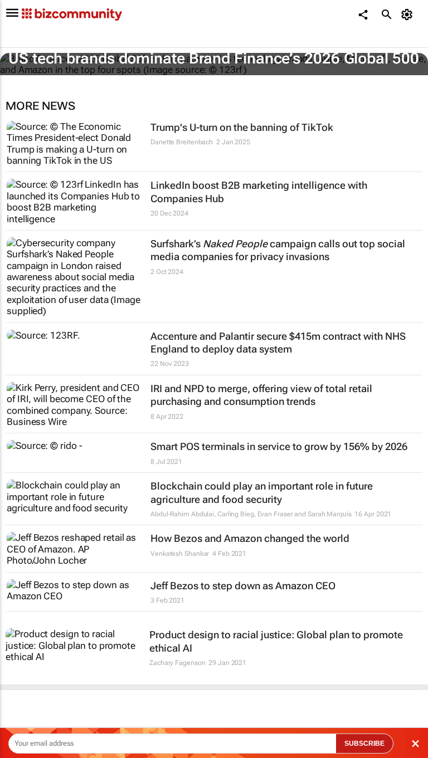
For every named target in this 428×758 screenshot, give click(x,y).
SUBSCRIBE (364, 743)
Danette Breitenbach (181, 142)
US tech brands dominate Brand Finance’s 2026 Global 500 (213, 58)
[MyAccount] (408, 14)
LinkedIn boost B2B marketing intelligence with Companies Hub (258, 191)
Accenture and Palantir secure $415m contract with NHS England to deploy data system (278, 342)
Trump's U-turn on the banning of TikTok (241, 127)
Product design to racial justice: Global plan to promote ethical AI (276, 641)
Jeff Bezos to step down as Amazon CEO (242, 585)
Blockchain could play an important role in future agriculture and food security (261, 492)
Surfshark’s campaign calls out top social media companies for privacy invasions (277, 250)
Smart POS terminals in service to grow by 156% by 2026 (278, 446)
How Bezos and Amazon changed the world (249, 538)
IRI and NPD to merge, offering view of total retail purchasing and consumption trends (261, 395)
